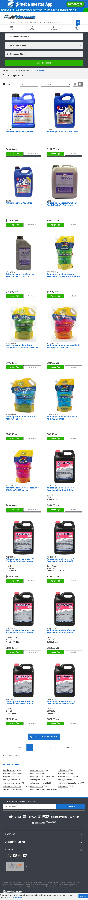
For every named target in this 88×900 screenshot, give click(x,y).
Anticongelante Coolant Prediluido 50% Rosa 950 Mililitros (22, 489)
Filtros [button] (8, 84)
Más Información (15, 897)
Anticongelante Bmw (65, 773)
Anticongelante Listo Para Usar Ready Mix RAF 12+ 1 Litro (20, 275)
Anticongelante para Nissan (68, 776)
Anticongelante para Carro (39, 770)
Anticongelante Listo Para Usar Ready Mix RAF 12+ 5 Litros (62, 204)
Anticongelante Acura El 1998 (13, 783)
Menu (12, 29)
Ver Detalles (32, 153)
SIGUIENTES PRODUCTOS (46, 737)
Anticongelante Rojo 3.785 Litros (62, 131)
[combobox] (44, 36)
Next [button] (26, 866)
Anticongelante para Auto (12, 776)
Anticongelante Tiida (65, 786)
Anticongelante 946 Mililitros (19, 131)
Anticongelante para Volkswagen (42, 776)
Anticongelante (40, 70)
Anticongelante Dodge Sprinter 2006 (43, 789)
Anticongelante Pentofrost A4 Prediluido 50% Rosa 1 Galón (61, 489)
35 (29, 84)
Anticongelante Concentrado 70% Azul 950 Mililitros (63, 417)
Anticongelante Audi (65, 780)
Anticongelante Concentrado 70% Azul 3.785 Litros (22, 417)
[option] (15, 866)
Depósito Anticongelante (12, 770)
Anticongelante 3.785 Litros (19, 203)
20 (23, 84)
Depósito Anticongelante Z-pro (14, 789)
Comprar (14, 154)
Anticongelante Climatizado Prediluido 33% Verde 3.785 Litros (22, 346)
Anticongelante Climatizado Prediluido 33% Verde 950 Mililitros (63, 275)
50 (35, 84)
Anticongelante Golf (37, 780)
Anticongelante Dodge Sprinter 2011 (71, 783)
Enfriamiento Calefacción (24, 70)
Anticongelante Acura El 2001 (41, 783)
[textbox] (44, 22)
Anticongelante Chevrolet (12, 780)
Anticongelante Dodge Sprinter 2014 (16, 786)
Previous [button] (3, 866)
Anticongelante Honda (38, 773)
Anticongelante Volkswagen (13, 773)
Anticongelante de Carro (39, 786)
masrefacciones (8, 70)
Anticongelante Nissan (66, 770)
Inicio (32, 29)
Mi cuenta (54, 29)
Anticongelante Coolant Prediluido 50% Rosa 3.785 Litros (63, 346)
